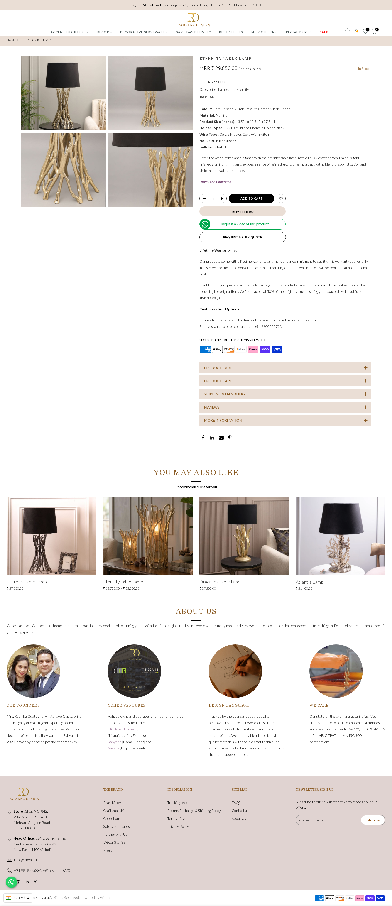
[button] (18, 898)
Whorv (105, 897)
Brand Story (112, 802)
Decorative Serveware (142, 32)
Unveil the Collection (215, 181)
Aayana (114, 748)
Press (107, 850)
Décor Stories (114, 842)
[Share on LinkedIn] (211, 438)
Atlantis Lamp (310, 582)
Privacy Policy (178, 826)
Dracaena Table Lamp (220, 581)
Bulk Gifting (263, 32)
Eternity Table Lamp (27, 581)
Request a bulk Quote (242, 237)
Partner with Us (115, 834)
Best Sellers (231, 32)
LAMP (213, 97)
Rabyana (115, 741)
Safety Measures (116, 826)
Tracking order (178, 802)
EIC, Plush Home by (123, 729)
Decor (103, 32)
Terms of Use (177, 818)
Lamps (223, 89)
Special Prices (298, 32)
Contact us (240, 810)
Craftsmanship (114, 810)
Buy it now (243, 212)
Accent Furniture (68, 32)
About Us (239, 818)
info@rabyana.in (26, 859)
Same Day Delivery (193, 32)
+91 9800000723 (268, 326)
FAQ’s (236, 802)
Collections (111, 818)
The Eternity (239, 89)
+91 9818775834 (27, 870)
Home (11, 40)
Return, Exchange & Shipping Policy (194, 810)
